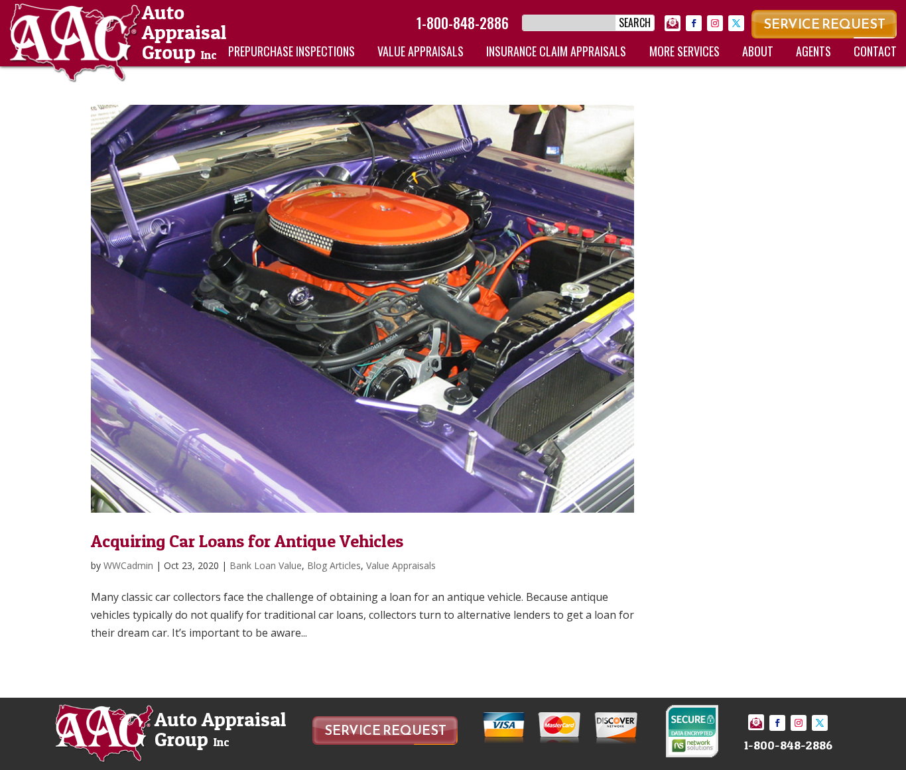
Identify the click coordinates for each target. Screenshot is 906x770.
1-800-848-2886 (463, 22)
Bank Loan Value (265, 565)
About (757, 51)
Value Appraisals (420, 51)
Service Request (824, 24)
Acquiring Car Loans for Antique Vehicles (247, 541)
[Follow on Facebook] (694, 23)
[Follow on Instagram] (715, 23)
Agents (813, 51)
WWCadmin (128, 565)
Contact (875, 51)
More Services (684, 51)
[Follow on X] (736, 23)
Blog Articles (334, 565)
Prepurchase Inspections (291, 51)
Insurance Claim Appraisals (556, 51)
